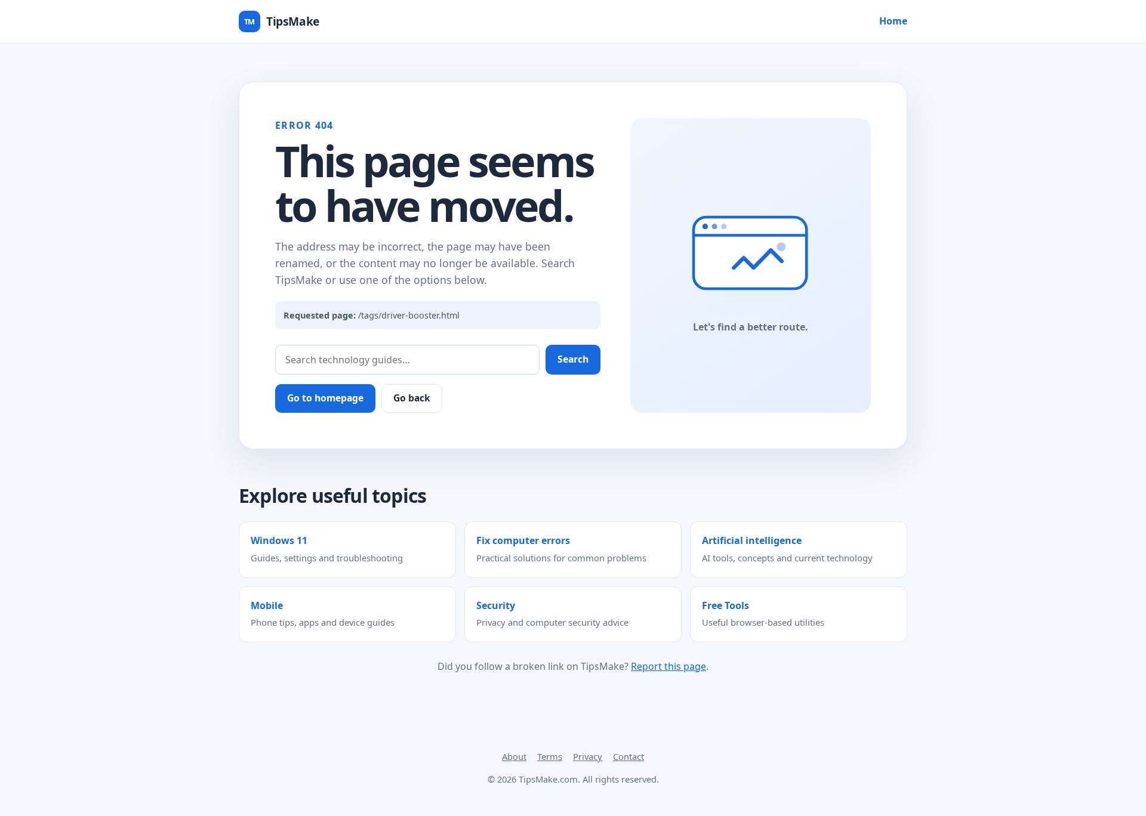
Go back (411, 397)
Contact (628, 756)
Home (893, 20)
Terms (549, 756)
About (514, 756)
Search (573, 359)
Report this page (668, 666)
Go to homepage (325, 397)
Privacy (587, 756)
